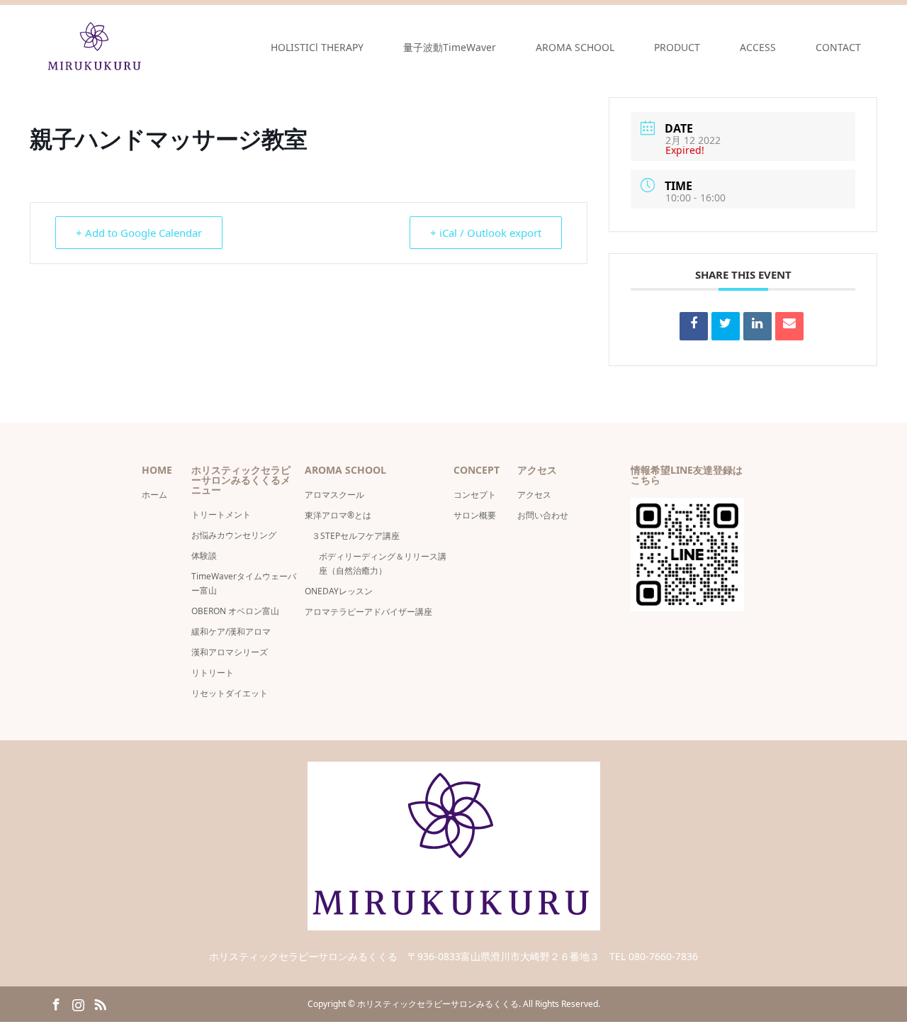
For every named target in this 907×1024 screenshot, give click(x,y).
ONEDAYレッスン (339, 591)
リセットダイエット (229, 693)
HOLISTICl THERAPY (317, 47)
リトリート (212, 673)
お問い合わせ (542, 515)
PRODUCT (677, 47)
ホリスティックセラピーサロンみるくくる (438, 1004)
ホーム (154, 495)
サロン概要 (479, 515)
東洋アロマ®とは (338, 515)
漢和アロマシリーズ (229, 652)
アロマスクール (334, 495)
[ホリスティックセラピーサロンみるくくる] (95, 46)
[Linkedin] (757, 326)
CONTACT (838, 47)
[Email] (789, 326)
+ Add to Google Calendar (139, 233)
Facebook (55, 1003)
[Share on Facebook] (694, 326)
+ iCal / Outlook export (485, 233)
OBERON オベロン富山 (235, 611)
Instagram (77, 1003)
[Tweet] (725, 326)
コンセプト (475, 495)
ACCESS (758, 47)
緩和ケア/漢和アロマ (231, 631)
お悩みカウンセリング (233, 535)
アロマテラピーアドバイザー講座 (368, 612)
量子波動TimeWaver (449, 47)
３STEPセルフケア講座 (356, 536)
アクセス (534, 495)
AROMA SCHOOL (575, 47)
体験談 (204, 556)
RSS (99, 1003)
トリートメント (221, 514)
